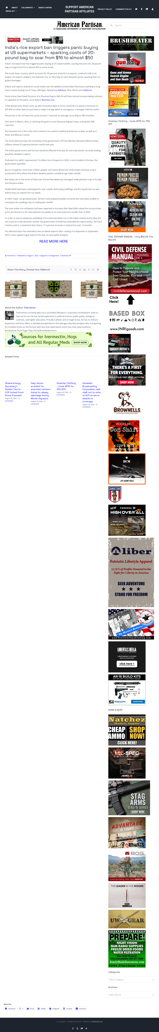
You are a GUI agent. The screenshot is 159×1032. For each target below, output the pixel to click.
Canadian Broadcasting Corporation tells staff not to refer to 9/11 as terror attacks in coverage (91, 392)
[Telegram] (97, 269)
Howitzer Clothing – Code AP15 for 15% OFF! (66, 386)
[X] (75, 269)
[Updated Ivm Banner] (48, 333)
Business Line (48, 99)
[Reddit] (80, 269)
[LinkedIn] (84, 269)
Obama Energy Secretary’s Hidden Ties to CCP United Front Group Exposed (14, 389)
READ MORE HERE (53, 241)
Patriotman (11, 255)
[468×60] (34, 37)
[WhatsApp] (89, 269)
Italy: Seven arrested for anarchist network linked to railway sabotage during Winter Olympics (40, 391)
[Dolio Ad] (53, 281)
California (87, 90)
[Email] (93, 269)
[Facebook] (71, 269)
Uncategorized (53, 255)
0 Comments (12, 399)
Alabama (62, 90)
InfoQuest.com (96, 1021)
